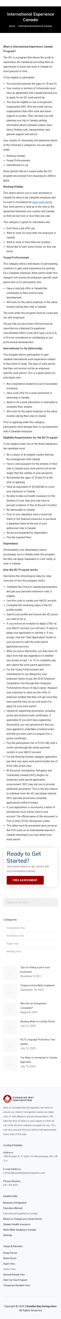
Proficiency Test (15, 935)
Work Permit (9, 1258)
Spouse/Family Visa (14, 1274)
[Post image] (10, 973)
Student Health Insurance (16, 1224)
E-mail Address (12, 1169)
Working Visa (14, 951)
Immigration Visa (16, 927)
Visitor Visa (9, 1269)
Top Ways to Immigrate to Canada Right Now (38, 1059)
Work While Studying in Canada (19, 1229)
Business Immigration (15, 1202)
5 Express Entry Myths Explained (37, 985)
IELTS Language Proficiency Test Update (37, 1041)
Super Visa (12, 943)
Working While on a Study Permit (37, 1021)
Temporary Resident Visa (16, 1285)
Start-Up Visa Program (15, 1279)
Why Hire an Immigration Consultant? (33, 1005)
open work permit (42, 202)
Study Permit (10, 1252)
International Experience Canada (20, 1213)
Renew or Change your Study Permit (22, 1218)
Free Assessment (25, 880)
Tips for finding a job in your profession (35, 969)
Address (8, 1152)
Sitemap (7, 1235)
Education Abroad (12, 1208)
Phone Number (12, 1181)
